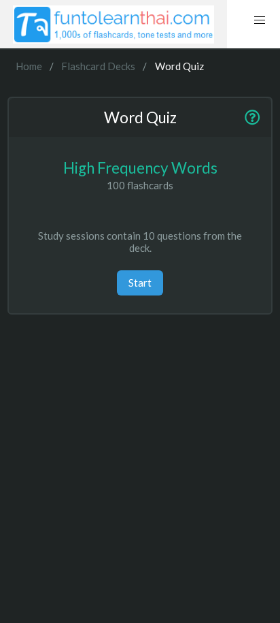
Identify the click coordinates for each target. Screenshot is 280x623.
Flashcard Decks (98, 66)
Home (29, 66)
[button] (259, 20)
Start (140, 282)
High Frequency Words (140, 168)
